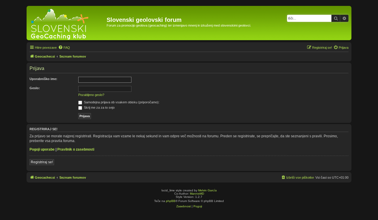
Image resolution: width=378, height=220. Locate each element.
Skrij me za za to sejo (99, 107)
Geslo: (35, 88)
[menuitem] (64, 47)
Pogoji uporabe (42, 149)
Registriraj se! (42, 162)
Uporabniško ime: (43, 79)
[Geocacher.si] (67, 23)
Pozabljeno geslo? (91, 95)
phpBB (170, 201)
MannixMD (197, 193)
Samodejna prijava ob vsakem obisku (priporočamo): (121, 102)
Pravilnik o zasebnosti (75, 149)
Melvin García (207, 190)
